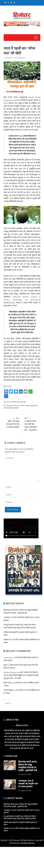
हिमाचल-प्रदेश (15, 402)
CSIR (12, 405)
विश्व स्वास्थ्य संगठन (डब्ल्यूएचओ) (15, 97)
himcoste (17, 405)
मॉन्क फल (6, 408)
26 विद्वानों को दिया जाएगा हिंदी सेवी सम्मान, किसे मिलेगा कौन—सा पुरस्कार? (30, 424)
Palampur (27, 405)
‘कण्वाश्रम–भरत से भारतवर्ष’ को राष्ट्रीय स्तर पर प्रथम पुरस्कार (28, 784)
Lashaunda (8, 658)
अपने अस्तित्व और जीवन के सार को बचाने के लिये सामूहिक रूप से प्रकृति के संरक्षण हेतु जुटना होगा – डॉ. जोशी (21, 675)
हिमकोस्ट (16, 408)
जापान (36, 405)
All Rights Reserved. (27, 843)
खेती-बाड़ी (22, 402)
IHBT (22, 405)
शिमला (11, 408)
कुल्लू (32, 405)
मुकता (5, 665)
